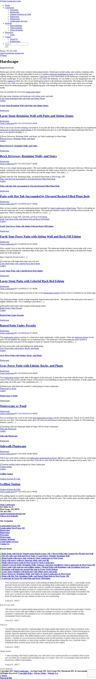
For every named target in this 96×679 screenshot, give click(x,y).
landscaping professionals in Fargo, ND (45, 458)
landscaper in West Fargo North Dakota (15, 130)
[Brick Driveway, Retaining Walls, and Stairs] (35, 574)
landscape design (81, 337)
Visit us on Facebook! (9, 516)
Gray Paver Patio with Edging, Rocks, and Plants (19, 348)
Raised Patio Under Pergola (11, 308)
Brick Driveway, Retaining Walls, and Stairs (17, 139)
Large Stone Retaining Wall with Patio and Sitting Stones (22, 98)
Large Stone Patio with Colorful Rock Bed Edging (20, 264)
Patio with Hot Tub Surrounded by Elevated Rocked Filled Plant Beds (27, 179)
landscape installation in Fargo (61, 74)
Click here (43, 76)
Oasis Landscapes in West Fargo (63, 208)
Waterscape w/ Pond (8, 388)
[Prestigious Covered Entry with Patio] (65, 567)
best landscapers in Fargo (43, 418)
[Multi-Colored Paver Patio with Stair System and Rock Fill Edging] (27, 563)
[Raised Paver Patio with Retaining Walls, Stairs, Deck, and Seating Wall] (31, 558)
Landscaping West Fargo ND (12, 528)
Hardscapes (4, 110)
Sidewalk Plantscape (8, 429)
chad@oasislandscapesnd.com (12, 53)
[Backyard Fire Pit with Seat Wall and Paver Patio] (18, 556)
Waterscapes (5, 401)
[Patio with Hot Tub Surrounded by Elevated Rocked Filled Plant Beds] (34, 576)
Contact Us (5, 544)
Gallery (3, 101)
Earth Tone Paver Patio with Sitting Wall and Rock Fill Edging (25, 219)
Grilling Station (6, 467)
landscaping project (11, 337)
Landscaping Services (9, 542)
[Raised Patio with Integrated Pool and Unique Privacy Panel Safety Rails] (25, 554)
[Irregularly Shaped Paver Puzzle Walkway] (24, 560)
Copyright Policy (25, 673)
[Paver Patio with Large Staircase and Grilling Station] (20, 567)
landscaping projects (52, 293)
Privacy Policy (40, 673)
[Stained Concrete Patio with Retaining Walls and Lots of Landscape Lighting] (47, 565)
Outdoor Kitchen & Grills (10, 479)
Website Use (53, 673)
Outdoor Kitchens (7, 539)
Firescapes (4, 535)
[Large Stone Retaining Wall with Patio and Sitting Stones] (28, 572)
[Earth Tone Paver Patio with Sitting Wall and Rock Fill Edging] (25, 578)
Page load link (6, 678)
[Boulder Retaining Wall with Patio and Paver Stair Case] (52, 556)
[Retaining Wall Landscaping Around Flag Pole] (29, 569)
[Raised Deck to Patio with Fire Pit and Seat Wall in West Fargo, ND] (72, 554)
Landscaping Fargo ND (10, 526)
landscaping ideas (33, 92)
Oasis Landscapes (7, 123)
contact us (11, 81)
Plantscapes (4, 441)
